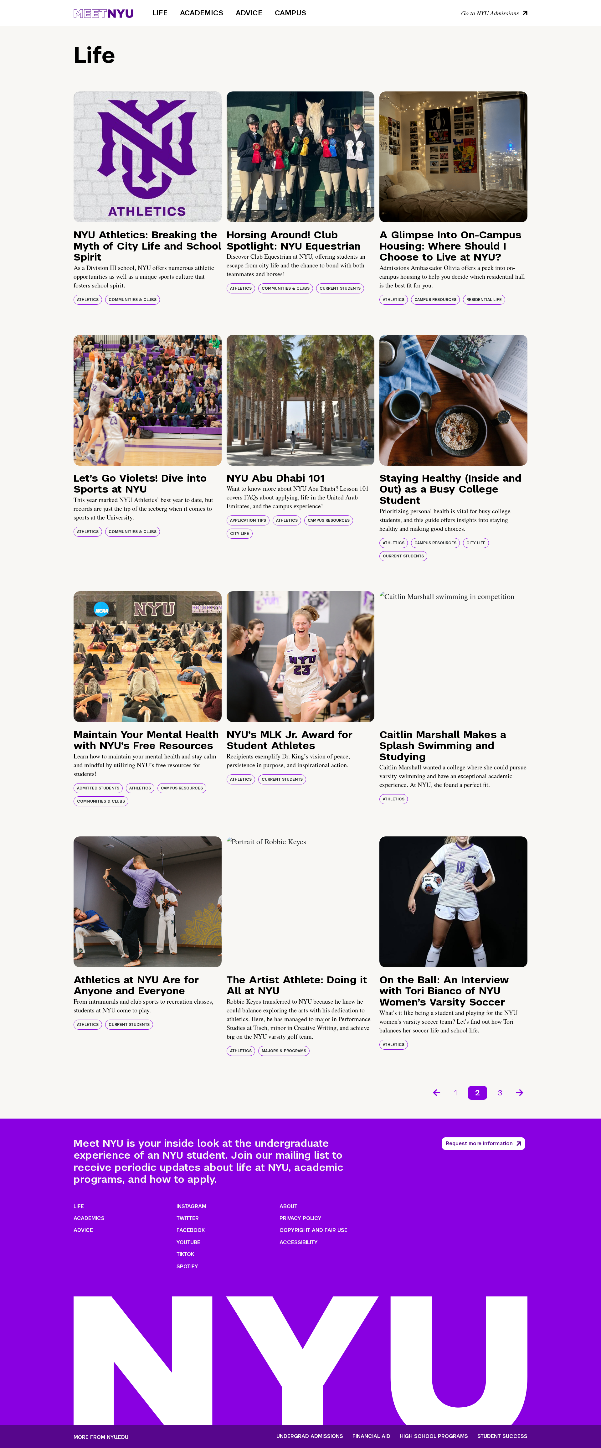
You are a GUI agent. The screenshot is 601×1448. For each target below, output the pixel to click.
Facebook (191, 1230)
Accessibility (299, 1242)
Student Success (502, 1436)
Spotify (187, 1266)
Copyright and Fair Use (313, 1230)
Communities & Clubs (133, 299)
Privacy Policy (300, 1218)
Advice (249, 13)
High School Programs (434, 1436)
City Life (239, 533)
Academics (201, 13)
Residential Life (484, 299)
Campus (290, 13)
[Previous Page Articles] (436, 1092)
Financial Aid (371, 1436)
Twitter (188, 1218)
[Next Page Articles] (520, 1092)
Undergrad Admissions (309, 1436)
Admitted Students (98, 788)
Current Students (340, 288)
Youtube (188, 1242)
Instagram (191, 1206)
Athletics (88, 299)
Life (159, 13)
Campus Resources (435, 299)
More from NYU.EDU (101, 1437)
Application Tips (248, 520)
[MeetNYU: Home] (103, 13)
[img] (148, 156)
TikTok (185, 1254)
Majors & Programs (284, 1050)
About (288, 1206)
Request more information (479, 1143)
